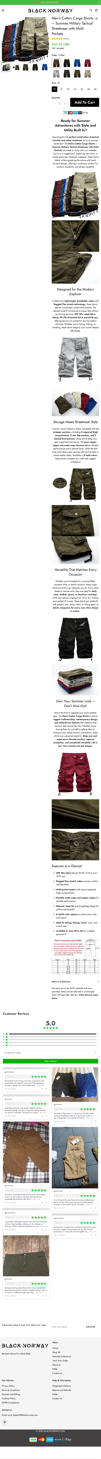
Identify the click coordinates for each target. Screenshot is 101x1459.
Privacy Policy (8, 1441)
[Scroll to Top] (96, 1445)
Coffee (56, 63)
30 (54, 89)
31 (61, 89)
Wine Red (87, 63)
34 (75, 89)
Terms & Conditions (11, 1445)
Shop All (56, 1407)
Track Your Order (60, 1416)
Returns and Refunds (61, 1445)
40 (95, 89)
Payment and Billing (11, 1449)
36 (81, 89)
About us (56, 1420)
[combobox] (95, 1052)
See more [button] (40, 1085)
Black (66, 63)
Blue (77, 63)
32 (68, 89)
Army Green (77, 73)
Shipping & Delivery (61, 1441)
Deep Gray (66, 73)
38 (88, 89)
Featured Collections (61, 1412)
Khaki (87, 73)
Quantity (56, 97)
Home (55, 1403)
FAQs (54, 1424)
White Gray (56, 73)
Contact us (57, 1428)
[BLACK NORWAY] (50, 10)
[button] (96, 10)
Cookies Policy (9, 1454)
